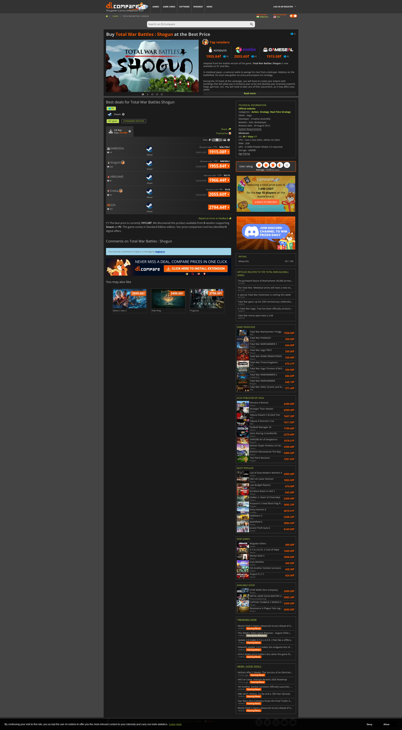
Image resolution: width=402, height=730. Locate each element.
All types (112, 120)
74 (110, 195)
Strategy (264, 111)
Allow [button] (386, 724)
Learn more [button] (175, 724)
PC (112, 108)
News (209, 6)
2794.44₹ (218, 207)
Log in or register (283, 6)
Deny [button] (369, 724)
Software (184, 6)
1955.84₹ (218, 166)
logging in (160, 251)
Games (155, 6)
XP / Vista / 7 (250, 136)
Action (255, 111)
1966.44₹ (218, 180)
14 (110, 152)
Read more (250, 93)
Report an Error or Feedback (214, 218)
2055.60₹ (218, 194)
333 (111, 166)
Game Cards (169, 6)
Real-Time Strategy (280, 111)
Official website (247, 108)
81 (110, 180)
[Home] (107, 16)
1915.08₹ (218, 151)
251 (111, 209)
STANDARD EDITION (133, 120)
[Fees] (217, 140)
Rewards (198, 6)
